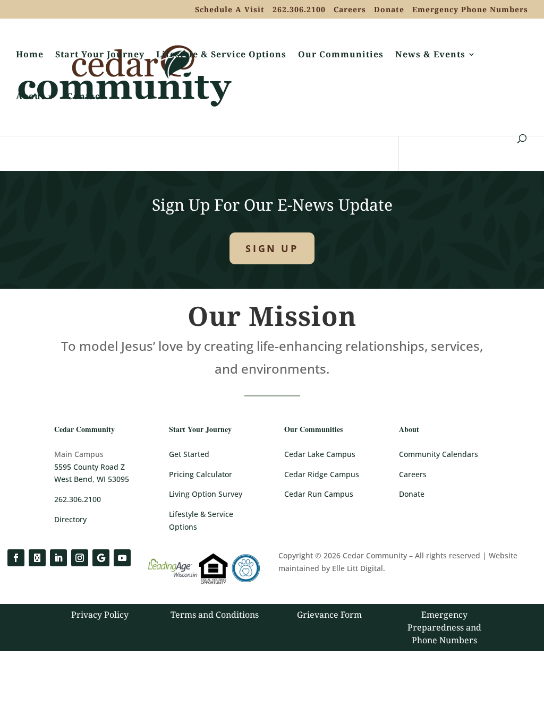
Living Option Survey (205, 494)
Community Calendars (438, 454)
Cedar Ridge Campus (321, 474)
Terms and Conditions (215, 614)
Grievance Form (329, 614)
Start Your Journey (99, 55)
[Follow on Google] (100, 557)
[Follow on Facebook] (15, 557)
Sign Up (271, 248)
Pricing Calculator (200, 474)
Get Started (189, 454)
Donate (389, 10)
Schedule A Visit (230, 10)
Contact (85, 97)
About (30, 97)
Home (30, 55)
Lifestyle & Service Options (221, 55)
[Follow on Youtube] (122, 557)
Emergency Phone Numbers (470, 10)
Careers (350, 10)
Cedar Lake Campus (319, 454)
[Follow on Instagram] (79, 557)
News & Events (430, 55)
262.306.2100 (299, 10)
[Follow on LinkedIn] (58, 557)
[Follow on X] (37, 557)
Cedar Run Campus (318, 494)
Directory (70, 519)
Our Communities (341, 55)
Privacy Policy (100, 614)
